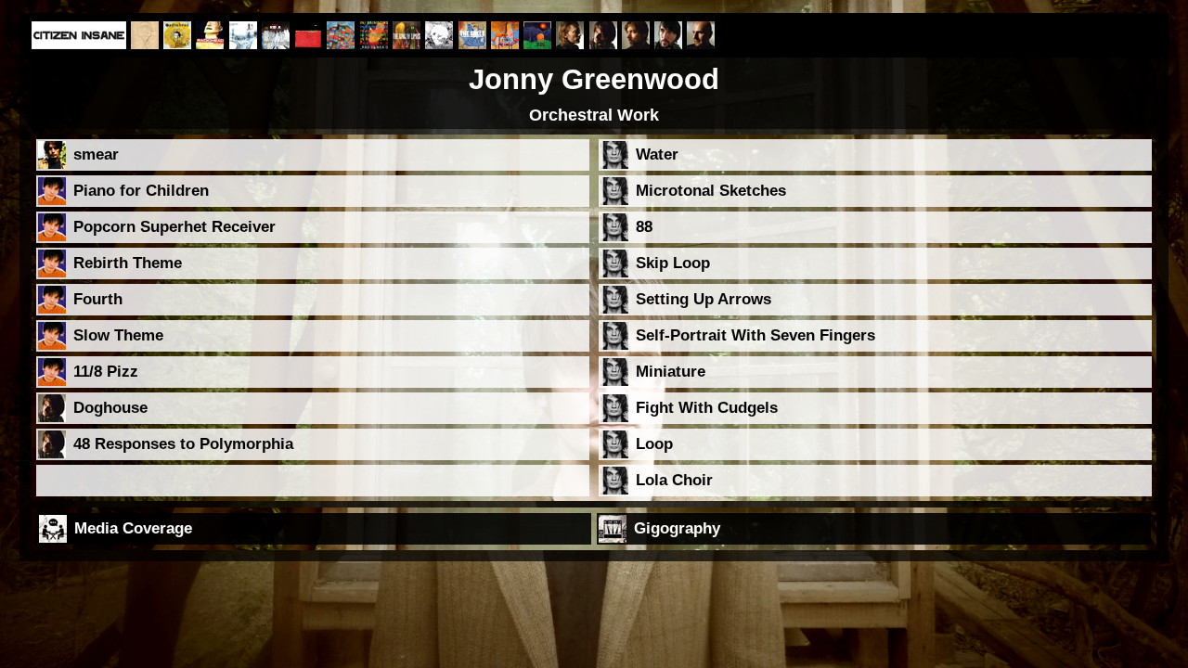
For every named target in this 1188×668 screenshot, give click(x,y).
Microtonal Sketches (711, 190)
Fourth (98, 299)
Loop (654, 444)
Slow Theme (118, 335)
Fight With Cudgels (707, 408)
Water (657, 154)
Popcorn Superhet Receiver (174, 227)
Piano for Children (141, 190)
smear (96, 154)
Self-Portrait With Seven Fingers (755, 335)
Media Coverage (133, 528)
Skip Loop (673, 263)
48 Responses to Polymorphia (183, 444)
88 (644, 227)
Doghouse (110, 408)
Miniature (670, 371)
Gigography (677, 528)
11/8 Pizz (105, 371)
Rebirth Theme (127, 263)
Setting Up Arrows (703, 299)
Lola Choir (674, 480)
